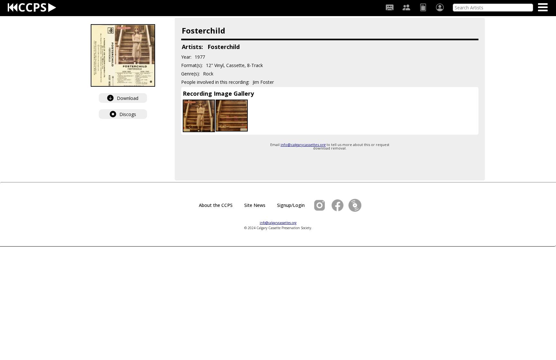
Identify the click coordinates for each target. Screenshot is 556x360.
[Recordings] (390, 7)
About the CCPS (216, 205)
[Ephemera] (423, 7)
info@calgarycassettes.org (303, 144)
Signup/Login (291, 205)
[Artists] (406, 7)
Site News (254, 205)
